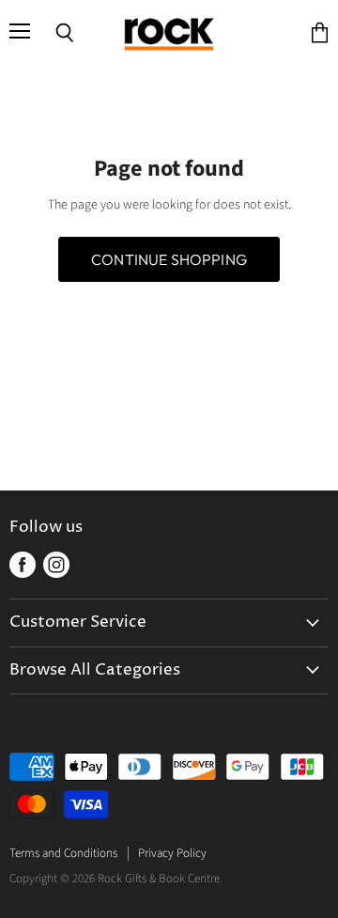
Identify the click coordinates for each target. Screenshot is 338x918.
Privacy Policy (172, 853)
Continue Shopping (169, 259)
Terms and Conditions (63, 853)
